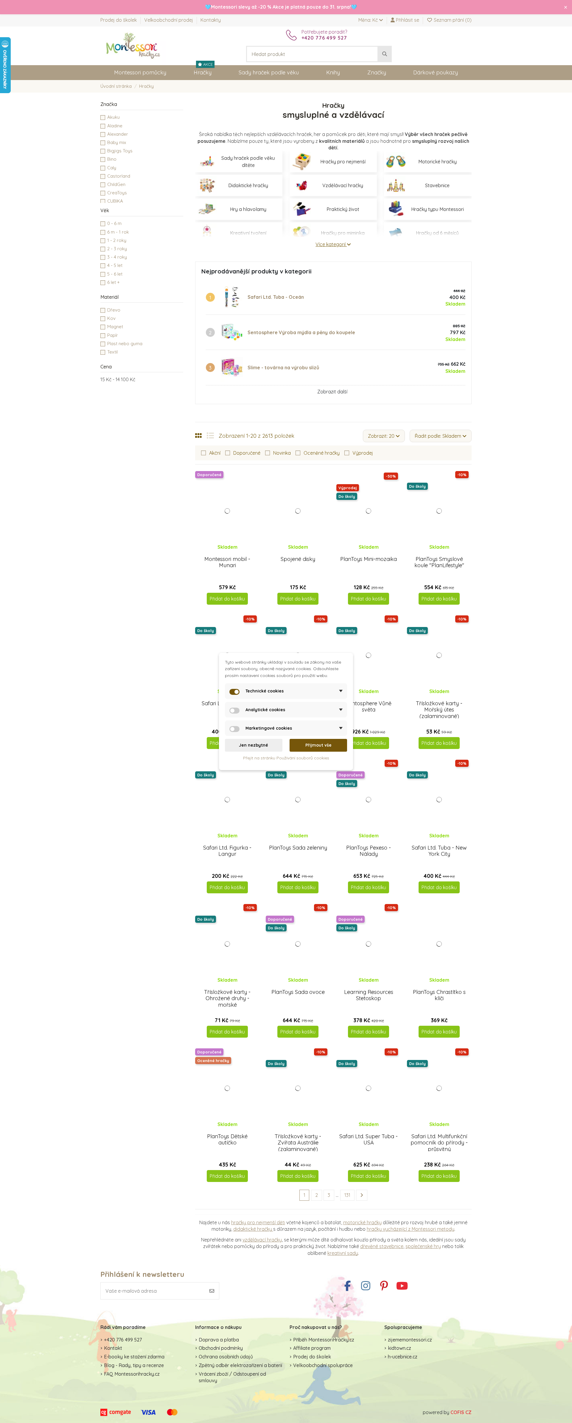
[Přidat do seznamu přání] (222, 553)
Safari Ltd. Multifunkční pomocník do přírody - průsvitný (439, 1143)
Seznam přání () (452, 20)
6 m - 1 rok (118, 232)
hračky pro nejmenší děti (258, 1222)
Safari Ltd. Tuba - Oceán (276, 297)
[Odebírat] (212, 1291)
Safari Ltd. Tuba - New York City (439, 851)
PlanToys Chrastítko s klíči (439, 995)
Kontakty (210, 20)
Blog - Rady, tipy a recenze (134, 1365)
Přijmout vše (318, 745)
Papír (112, 335)
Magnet (115, 326)
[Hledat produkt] (384, 54)
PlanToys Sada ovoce (298, 992)
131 (347, 1195)
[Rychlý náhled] (232, 553)
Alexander (117, 134)
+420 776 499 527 (123, 1340)
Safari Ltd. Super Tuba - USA (368, 1139)
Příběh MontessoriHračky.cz (323, 1340)
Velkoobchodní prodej (169, 20)
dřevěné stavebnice (381, 1246)
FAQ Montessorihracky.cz (132, 1374)
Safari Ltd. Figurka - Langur (227, 851)
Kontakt (113, 1348)
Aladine (114, 126)
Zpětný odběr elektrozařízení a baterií (240, 1365)
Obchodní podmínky (221, 1348)
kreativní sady (342, 1253)
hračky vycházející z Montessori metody (410, 1229)
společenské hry (423, 1246)
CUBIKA (115, 201)
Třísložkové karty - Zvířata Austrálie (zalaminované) (298, 1143)
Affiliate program (312, 1348)
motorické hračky (362, 1222)
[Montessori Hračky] (133, 45)
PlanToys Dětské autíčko (227, 1139)
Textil (112, 352)
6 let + (113, 282)
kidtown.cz (399, 1348)
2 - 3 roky (117, 248)
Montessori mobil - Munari (227, 562)
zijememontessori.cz (410, 1340)
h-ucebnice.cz (402, 1357)
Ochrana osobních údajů (226, 1357)
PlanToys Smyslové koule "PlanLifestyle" (439, 562)
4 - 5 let (114, 265)
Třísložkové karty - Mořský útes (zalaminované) (439, 710)
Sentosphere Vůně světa (368, 706)
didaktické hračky (253, 1229)
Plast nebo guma (124, 343)
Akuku (113, 117)
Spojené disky (298, 559)
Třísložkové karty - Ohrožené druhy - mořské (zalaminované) (227, 1002)
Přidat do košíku (227, 599)
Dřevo (113, 310)
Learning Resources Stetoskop (368, 995)
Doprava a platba (219, 1340)
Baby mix (116, 142)
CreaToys (117, 193)
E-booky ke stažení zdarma (134, 1357)
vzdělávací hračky (262, 1240)
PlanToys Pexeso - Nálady (368, 851)
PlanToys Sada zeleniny (298, 847)
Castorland (118, 176)
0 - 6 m (114, 223)
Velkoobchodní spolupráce (323, 1365)
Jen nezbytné (253, 745)
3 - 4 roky (117, 257)
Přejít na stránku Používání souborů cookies (286, 758)
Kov (111, 318)
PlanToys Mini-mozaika (368, 559)
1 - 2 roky (116, 240)
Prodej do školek (119, 20)
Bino (111, 159)
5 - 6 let (114, 274)
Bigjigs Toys (120, 151)
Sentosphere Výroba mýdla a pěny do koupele (301, 332)
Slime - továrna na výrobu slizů (283, 367)
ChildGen (116, 184)
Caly (111, 168)
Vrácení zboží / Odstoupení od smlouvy (232, 1377)
